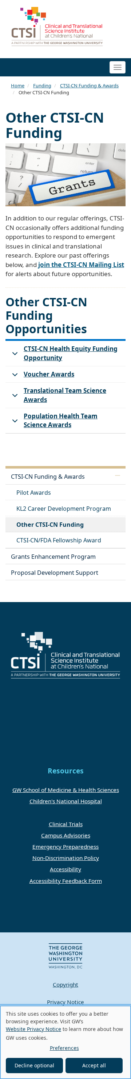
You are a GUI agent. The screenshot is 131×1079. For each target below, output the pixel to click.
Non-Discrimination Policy (65, 857)
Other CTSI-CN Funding (50, 525)
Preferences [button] (64, 1047)
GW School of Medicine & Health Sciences (65, 789)
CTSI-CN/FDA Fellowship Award (58, 540)
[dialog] (65, 1042)
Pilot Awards (33, 493)
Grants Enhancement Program (53, 557)
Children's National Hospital (65, 801)
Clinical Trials (66, 824)
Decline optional (34, 1065)
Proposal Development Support (54, 573)
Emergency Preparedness (65, 846)
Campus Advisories (65, 835)
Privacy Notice (65, 1002)
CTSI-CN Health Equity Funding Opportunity (71, 353)
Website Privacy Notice (33, 1029)
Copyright (65, 984)
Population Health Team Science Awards (61, 420)
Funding (42, 85)
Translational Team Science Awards (65, 394)
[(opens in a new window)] (65, 955)
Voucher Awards (49, 374)
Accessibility (65, 869)
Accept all (94, 1065)
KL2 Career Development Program (63, 509)
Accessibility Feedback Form (65, 880)
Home (17, 85)
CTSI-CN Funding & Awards (89, 85)
